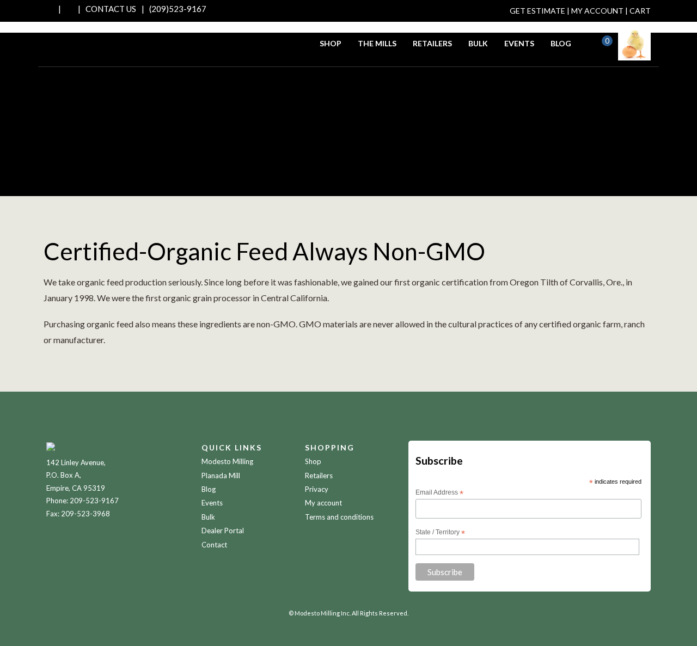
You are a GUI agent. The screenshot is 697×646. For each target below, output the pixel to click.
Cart (640, 10)
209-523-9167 (94, 500)
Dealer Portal (222, 530)
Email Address (439, 493)
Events (519, 43)
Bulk (478, 43)
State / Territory (440, 532)
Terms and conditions (339, 517)
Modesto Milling (227, 461)
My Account (597, 10)
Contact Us (110, 9)
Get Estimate (537, 10)
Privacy (316, 489)
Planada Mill (220, 475)
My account (323, 502)
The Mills (377, 43)
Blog (561, 43)
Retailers (432, 43)
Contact (214, 544)
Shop (330, 43)
